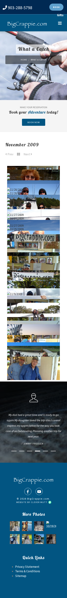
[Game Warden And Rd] (39, 526)
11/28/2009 (33, 169)
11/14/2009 (33, 252)
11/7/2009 (33, 321)
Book (56, 7)
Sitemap (20, 576)
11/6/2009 (33, 324)
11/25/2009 (33, 220)
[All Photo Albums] (18, 154)
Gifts (60, 15)
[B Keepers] (15, 526)
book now (34, 122)
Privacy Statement (27, 567)
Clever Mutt (39, 502)
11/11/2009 (33, 267)
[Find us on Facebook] (27, 491)
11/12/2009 (33, 259)
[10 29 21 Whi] (15, 539)
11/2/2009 (33, 353)
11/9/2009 (33, 285)
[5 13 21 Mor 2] (39, 539)
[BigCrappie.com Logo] (26, 25)
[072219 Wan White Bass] (27, 539)
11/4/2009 (33, 342)
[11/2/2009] (33, 373)
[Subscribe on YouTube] (39, 491)
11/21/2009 (33, 231)
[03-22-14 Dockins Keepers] (51, 539)
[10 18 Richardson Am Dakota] (27, 526)
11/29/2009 (33, 166)
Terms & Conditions (27, 571)
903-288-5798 (20, 7)
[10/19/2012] (51, 526)
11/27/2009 (33, 198)
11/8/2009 (33, 299)
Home (24, 59)
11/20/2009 (33, 238)
